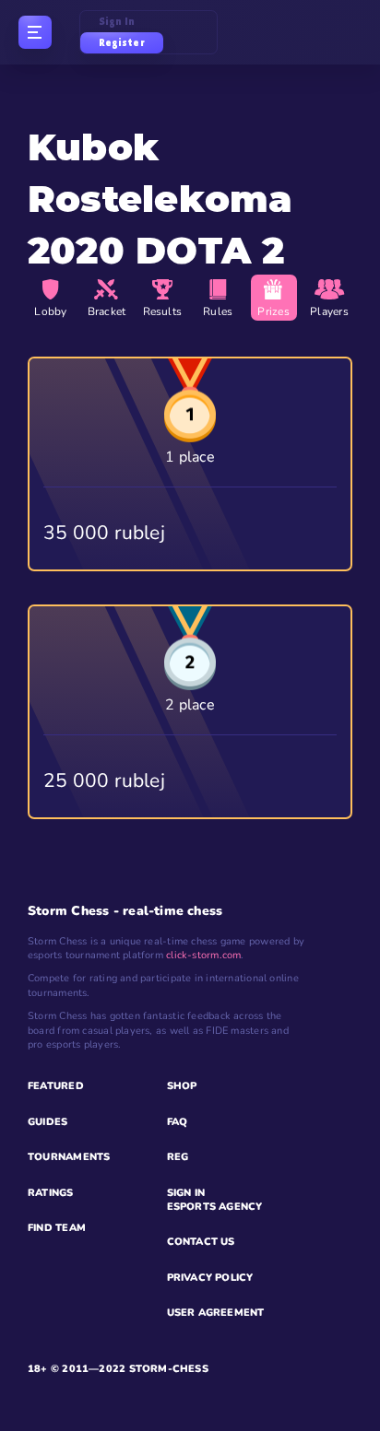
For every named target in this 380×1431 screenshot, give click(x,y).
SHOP (182, 1086)
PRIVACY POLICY (210, 1277)
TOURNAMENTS (69, 1157)
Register (122, 43)
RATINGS (51, 1193)
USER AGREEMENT (216, 1313)
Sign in (117, 22)
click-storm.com (203, 955)
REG (178, 1157)
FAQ (177, 1122)
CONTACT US (201, 1242)
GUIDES (47, 1122)
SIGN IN (186, 1193)
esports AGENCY (215, 1207)
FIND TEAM (57, 1228)
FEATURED (56, 1086)
